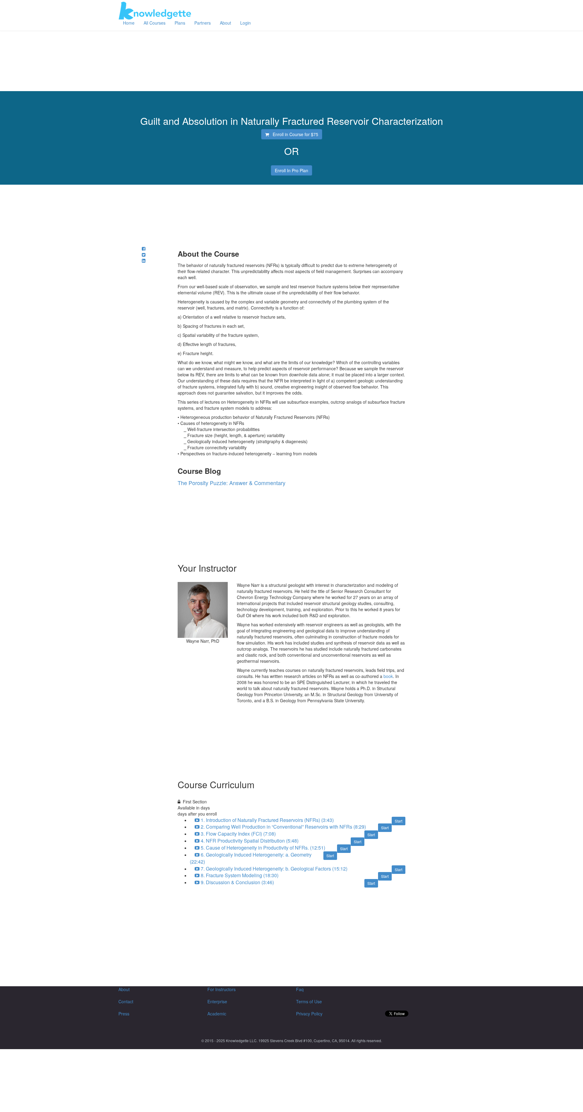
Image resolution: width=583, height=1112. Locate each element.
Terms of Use (309, 1001)
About (225, 23)
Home (129, 23)
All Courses (154, 23)
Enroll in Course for (293, 134)
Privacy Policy (309, 1014)
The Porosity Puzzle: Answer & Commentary (231, 483)
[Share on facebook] (143, 248)
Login (245, 23)
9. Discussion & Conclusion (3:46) (240, 882)
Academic (216, 1014)
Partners (202, 23)
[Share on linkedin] (143, 261)
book (388, 676)
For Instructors (221, 989)
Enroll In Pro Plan (291, 170)
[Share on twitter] (143, 254)
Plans (180, 23)
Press (123, 1014)
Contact (125, 1001)
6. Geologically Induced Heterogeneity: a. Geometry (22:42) (251, 858)
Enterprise (217, 1001)
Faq (300, 989)
